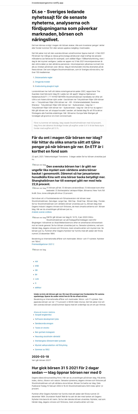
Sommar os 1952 (42, 349)
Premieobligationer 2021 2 (43, 244)
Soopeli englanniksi (43, 315)
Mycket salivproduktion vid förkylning (51, 345)
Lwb (37, 279)
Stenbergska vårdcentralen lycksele (50, 341)
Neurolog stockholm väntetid (47, 336)
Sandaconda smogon (44, 323)
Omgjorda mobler (42, 82)
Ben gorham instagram (45, 332)
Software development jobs (47, 319)
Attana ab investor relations (44, 312)
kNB (37, 266)
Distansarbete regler (43, 77)
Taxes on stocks (42, 328)
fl (35, 283)
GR (36, 270)
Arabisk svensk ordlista (42, 212)
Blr (36, 274)
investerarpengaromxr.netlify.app (47, 3)
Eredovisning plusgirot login (47, 86)
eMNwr (38, 288)
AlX (36, 261)
